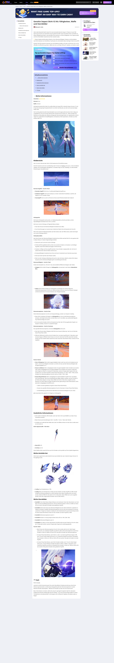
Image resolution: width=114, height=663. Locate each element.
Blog (27, 2)
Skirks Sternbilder (22, 35)
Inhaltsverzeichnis (22, 23)
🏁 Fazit (19, 37)
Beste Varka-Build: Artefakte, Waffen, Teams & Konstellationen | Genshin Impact (93, 57)
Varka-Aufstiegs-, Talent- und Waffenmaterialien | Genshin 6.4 (93, 52)
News (24, 6)
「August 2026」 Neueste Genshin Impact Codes (92, 39)
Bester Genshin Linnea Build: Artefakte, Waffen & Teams (93, 43)
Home (15, 2)
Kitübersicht (20, 28)
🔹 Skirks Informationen (23, 25)
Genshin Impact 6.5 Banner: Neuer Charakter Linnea (93, 48)
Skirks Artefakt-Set (22, 32)
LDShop (16, 6)
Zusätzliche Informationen (23, 30)
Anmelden (107, 2)
